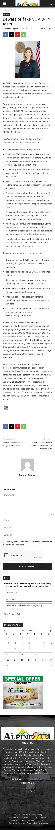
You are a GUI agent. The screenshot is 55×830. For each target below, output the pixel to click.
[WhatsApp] (23, 34)
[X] (11, 34)
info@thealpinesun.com (33, 779)
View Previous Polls (12, 614)
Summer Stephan (11, 29)
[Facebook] (5, 34)
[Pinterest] (17, 34)
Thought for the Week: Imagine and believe (13, 444)
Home (5, 10)
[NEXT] (49, 630)
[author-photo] (27, 471)
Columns (13, 10)
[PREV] (5, 630)
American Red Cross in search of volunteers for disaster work (41, 446)
